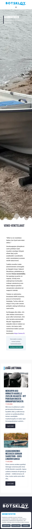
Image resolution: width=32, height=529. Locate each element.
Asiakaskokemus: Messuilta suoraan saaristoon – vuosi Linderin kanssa (13, 455)
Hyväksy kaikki (16, 525)
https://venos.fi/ (19, 333)
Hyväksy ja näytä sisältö (16, 347)
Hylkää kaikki (6, 525)
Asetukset (25, 525)
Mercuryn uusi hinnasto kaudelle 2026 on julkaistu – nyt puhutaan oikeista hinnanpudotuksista (15, 396)
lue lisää (10, 426)
